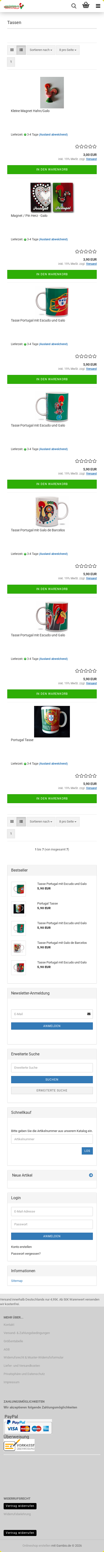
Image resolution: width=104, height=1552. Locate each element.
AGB (7, 1349)
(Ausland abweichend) (53, 134)
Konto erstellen (21, 1247)
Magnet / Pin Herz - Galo (29, 216)
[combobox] (41, 50)
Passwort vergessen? (26, 1253)
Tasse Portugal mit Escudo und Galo (38, 320)
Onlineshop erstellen (36, 1545)
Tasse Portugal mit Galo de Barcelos (38, 530)
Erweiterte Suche (52, 1090)
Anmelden (52, 1026)
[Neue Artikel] (91, 1175)
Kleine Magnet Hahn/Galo (30, 111)
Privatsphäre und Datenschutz (24, 1374)
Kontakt (9, 1324)
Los (87, 1151)
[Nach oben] (90, 1545)
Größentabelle (13, 1341)
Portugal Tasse (22, 740)
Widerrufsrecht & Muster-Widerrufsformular (33, 1357)
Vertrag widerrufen (20, 1506)
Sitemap (16, 1281)
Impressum (11, 1382)
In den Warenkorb (52, 169)
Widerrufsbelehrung (17, 1514)
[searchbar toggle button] (74, 6)
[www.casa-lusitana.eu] (12, 6)
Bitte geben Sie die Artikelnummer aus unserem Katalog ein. (52, 1131)
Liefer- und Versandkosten (22, 1365)
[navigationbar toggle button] (98, 6)
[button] (12, 50)
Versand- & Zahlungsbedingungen (27, 1333)
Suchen (52, 1079)
